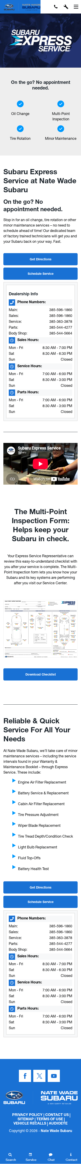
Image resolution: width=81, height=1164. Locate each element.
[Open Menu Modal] (76, 7)
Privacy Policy (27, 1115)
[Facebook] (25, 1076)
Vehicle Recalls (30, 1124)
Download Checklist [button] (40, 674)
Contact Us (57, 1115)
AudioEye (58, 1124)
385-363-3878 (60, 321)
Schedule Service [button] (41, 274)
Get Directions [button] (41, 259)
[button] (45, 7)
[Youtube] (54, 1076)
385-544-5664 (60, 333)
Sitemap (26, 1119)
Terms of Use (49, 1119)
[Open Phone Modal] (56, 7)
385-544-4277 (60, 327)
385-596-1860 (60, 310)
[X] (39, 1076)
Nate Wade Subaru (56, 1131)
